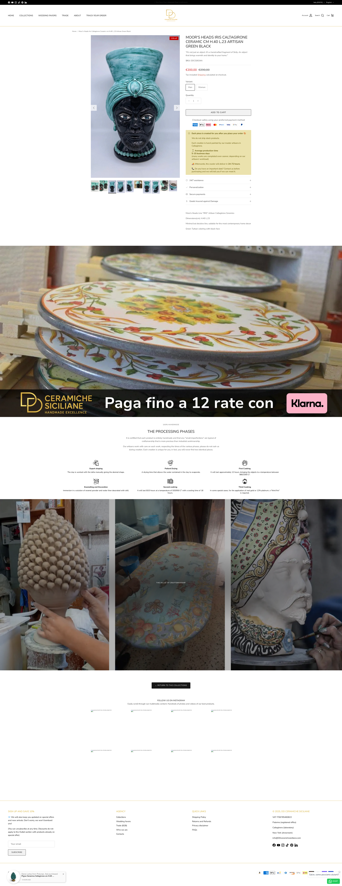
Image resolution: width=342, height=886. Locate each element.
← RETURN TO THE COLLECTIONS (171, 685)
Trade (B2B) (121, 825)
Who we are (121, 829)
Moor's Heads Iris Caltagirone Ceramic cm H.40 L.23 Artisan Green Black (105, 31)
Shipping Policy (199, 817)
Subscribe (16, 852)
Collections (121, 817)
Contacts (120, 834)
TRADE (65, 15)
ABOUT (77, 15)
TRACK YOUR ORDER (96, 15)
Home (74, 31)
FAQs (194, 829)
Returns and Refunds (201, 821)
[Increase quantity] (198, 101)
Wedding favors (123, 821)
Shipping (202, 74)
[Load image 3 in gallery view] (135, 106)
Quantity (190, 95)
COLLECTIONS (26, 15)
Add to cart (218, 112)
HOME (11, 15)
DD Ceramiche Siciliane (22, 872)
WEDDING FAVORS (47, 15)
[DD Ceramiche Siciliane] (171, 15)
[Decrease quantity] (188, 101)
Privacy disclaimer (200, 825)
